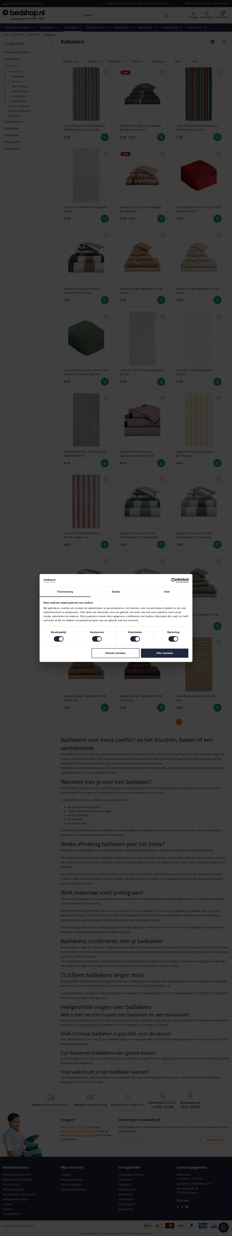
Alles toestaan (164, 653)
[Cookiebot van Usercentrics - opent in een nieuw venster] (174, 580)
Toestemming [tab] (65, 591)
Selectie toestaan (115, 653)
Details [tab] (116, 591)
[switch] (97, 639)
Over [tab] (167, 591)
